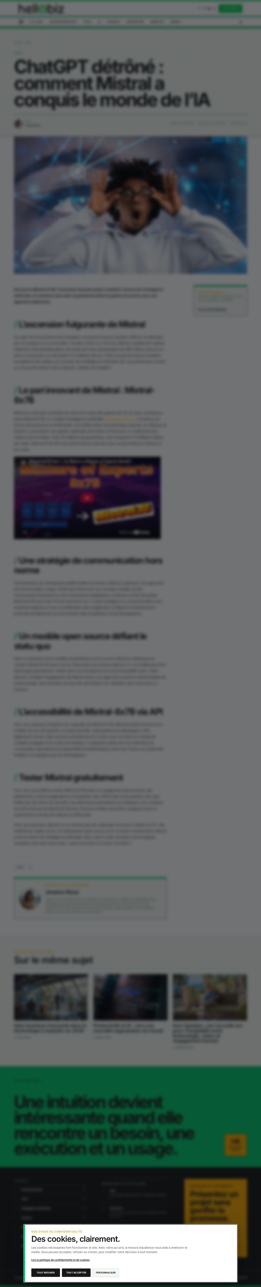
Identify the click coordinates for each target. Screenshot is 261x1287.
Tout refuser (46, 1272)
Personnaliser (106, 1272)
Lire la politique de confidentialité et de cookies (60, 1259)
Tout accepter (76, 1272)
